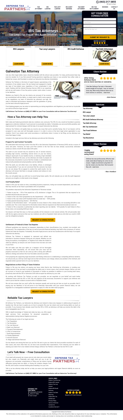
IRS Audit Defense (69, 8)
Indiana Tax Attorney (54, 380)
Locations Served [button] (54, 407)
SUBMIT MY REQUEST (99, 37)
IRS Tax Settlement (94, 8)
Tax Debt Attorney (81, 8)
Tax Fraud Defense (90, 130)
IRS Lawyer (47, 8)
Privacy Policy (52, 400)
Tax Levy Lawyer (57, 8)
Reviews (105, 7)
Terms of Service (53, 402)
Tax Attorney (38, 8)
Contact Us (114, 8)
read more (107, 92)
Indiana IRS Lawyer (54, 382)
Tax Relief (86, 134)
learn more (18, 64)
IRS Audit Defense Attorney (93, 119)
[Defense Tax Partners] (14, 392)
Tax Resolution (88, 138)
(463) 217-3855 (107, 1)
